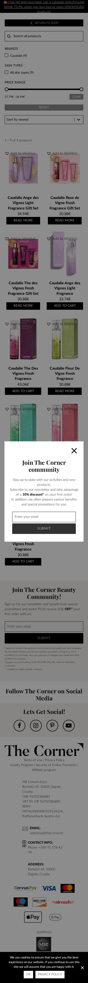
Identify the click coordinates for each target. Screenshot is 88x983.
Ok (28, 974)
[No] (82, 967)
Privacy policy (50, 974)
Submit (44, 528)
